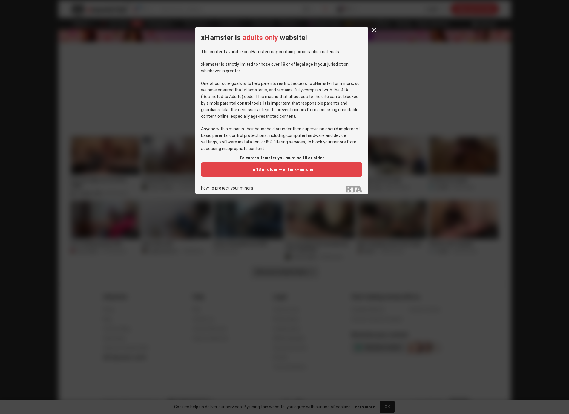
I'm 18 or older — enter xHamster (281, 169)
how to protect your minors (227, 188)
